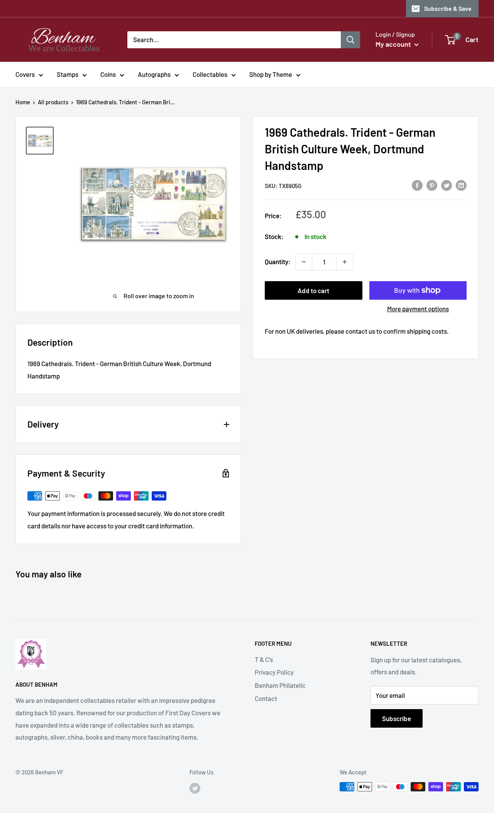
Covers (25, 74)
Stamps (67, 74)
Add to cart (313, 290)
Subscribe (396, 718)
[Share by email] (461, 185)
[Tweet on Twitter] (446, 185)
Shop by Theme (270, 74)
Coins (108, 74)
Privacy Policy (274, 672)
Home (22, 101)
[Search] (350, 39)
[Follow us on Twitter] (194, 788)
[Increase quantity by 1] (345, 262)
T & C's (264, 659)
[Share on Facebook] (417, 185)
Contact (266, 698)
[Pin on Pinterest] (431, 185)
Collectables (210, 74)
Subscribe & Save (448, 8)
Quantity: (278, 261)
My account (394, 44)
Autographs (154, 74)
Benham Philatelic (280, 685)
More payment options (418, 308)
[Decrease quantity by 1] (304, 262)
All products (53, 101)
